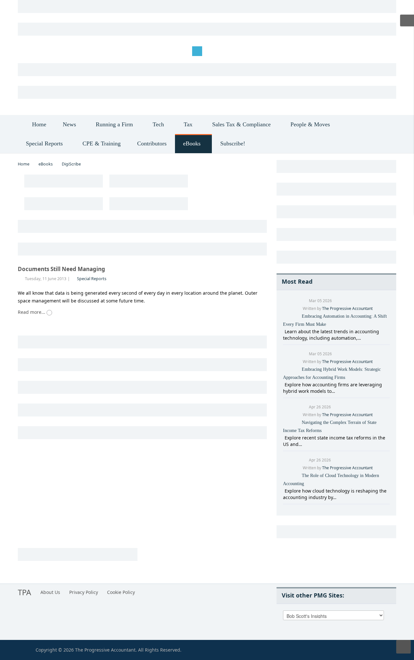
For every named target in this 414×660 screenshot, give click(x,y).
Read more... (32, 312)
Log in (29, 51)
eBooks (45, 164)
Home (23, 164)
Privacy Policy (83, 592)
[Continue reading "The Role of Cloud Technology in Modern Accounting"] (284, 491)
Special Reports (91, 278)
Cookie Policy (121, 592)
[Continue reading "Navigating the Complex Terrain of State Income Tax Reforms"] (284, 438)
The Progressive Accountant (347, 308)
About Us (50, 592)
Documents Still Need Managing (61, 269)
